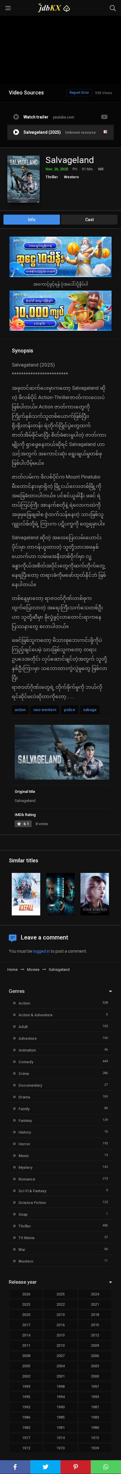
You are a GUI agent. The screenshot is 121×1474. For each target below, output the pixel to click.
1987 (95, 1407)
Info (32, 219)
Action (24, 1003)
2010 (60, 1345)
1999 (26, 1386)
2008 (26, 1355)
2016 (60, 1325)
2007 (60, 1355)
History (25, 1132)
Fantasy (25, 1120)
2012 (95, 1335)
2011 (26, 1345)
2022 (60, 1304)
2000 (95, 1376)
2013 (60, 1335)
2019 (60, 1314)
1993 (95, 1397)
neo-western (44, 710)
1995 (26, 1397)
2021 (95, 1304)
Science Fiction (32, 1202)
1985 (60, 1417)
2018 (95, 1314)
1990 (60, 1407)
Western (71, 177)
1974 (60, 1438)
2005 (26, 1366)
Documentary (30, 1085)
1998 (60, 1386)
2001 (60, 1376)
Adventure (28, 1038)
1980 (95, 1427)
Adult (23, 1026)
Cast (89, 219)
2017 (26, 1325)
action (20, 710)
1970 (60, 1448)
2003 (95, 1366)
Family (24, 1109)
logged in (41, 951)
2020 (26, 1314)
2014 (26, 1335)
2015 (95, 1325)
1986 (26, 1417)
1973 (95, 1438)
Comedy (26, 1062)
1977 (26, 1438)
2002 (26, 1376)
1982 (26, 1427)
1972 (26, 1448)
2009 (95, 1345)
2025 (60, 1294)
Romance (27, 1179)
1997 (95, 1386)
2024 (95, 1294)
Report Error (79, 93)
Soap (23, 1214)
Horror (24, 1144)
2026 (26, 1294)
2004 (60, 1366)
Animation (27, 1050)
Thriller (52, 177)
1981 (60, 1427)
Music (24, 1156)
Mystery (25, 1167)
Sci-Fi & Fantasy (32, 1191)
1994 (60, 1397)
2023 (26, 1304)
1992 (26, 1407)
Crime (24, 1073)
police (69, 710)
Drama (24, 1097)
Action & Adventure (36, 1015)
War (22, 1249)
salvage (90, 710)
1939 (95, 1448)
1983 (95, 1417)
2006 (95, 1355)
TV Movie (27, 1238)
